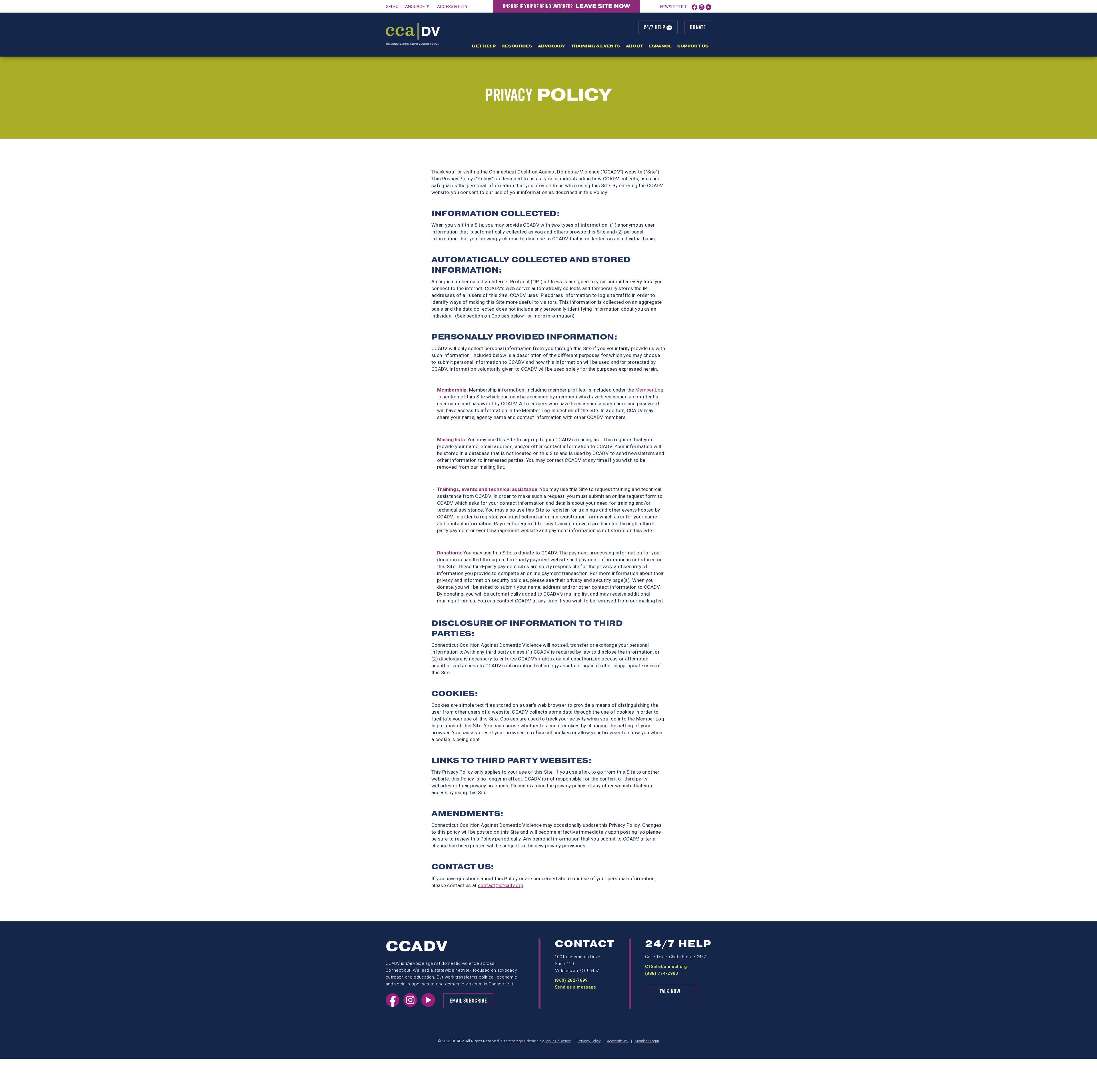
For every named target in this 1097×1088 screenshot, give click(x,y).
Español (659, 46)
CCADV (417, 946)
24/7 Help (655, 27)
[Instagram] (701, 7)
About (634, 46)
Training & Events (595, 46)
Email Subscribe (468, 1001)
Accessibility (452, 6)
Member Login (647, 1041)
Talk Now (670, 991)
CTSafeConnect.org (666, 966)
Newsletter (673, 7)
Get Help (484, 46)
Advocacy (551, 46)
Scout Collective (557, 1041)
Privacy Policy (589, 1041)
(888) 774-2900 (661, 973)
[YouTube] (708, 7)
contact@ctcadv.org (500, 885)
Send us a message (575, 987)
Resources (516, 46)
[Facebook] (694, 7)
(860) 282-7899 (571, 980)
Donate (698, 27)
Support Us (692, 46)
